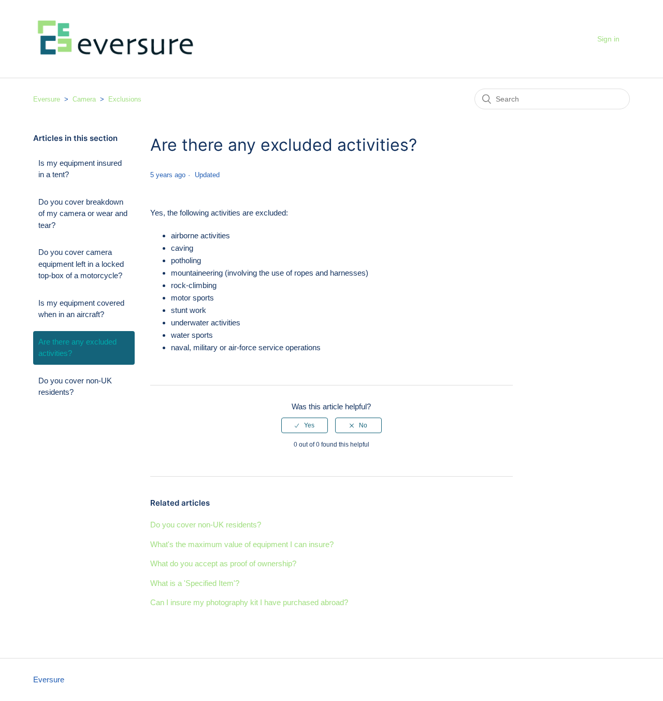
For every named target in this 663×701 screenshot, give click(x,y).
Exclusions (124, 99)
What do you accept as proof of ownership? (223, 563)
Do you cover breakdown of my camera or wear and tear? (82, 213)
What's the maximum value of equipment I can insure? (242, 544)
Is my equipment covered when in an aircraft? (81, 308)
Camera (84, 99)
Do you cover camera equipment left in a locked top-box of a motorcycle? (81, 264)
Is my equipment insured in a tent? (80, 169)
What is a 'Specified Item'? (194, 583)
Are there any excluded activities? (77, 347)
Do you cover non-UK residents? (75, 386)
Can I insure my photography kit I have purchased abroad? (249, 602)
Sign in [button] (608, 39)
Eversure (46, 99)
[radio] (304, 425)
